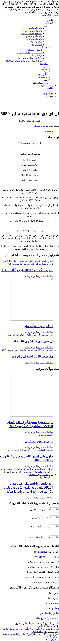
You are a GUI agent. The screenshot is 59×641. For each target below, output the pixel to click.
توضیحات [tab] (49, 131)
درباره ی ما (53, 598)
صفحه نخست (52, 603)
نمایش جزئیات (32, 276)
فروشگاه (38, 126)
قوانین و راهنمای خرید (48, 613)
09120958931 (40, 557)
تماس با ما (54, 593)
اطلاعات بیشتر (46, 276)
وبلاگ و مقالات (52, 608)
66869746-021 (40, 552)
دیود (51, 126)
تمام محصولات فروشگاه (47, 618)
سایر (46, 126)
